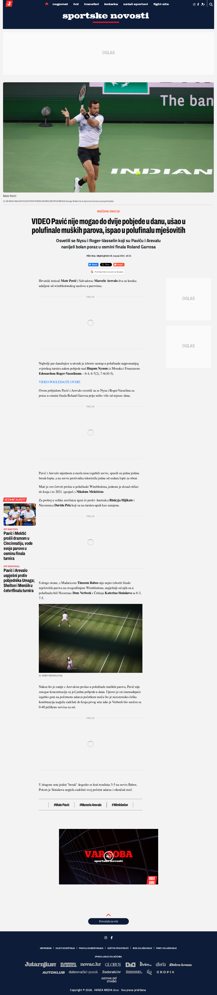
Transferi (91, 4)
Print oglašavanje (166, 948)
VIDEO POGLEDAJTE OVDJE (59, 382)
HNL (76, 4)
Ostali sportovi (135, 4)
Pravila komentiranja (91, 948)
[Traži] (211, 4)
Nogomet (60, 4)
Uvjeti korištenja (65, 948)
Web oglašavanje (142, 948)
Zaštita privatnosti (118, 948)
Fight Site (161, 4)
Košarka (111, 4)
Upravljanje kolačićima (108, 957)
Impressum (46, 948)
